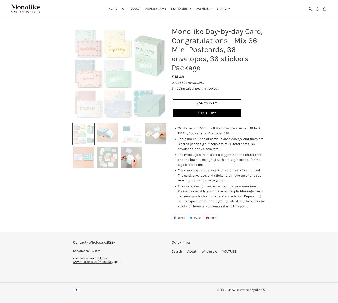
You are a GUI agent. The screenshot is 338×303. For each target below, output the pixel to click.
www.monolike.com (86, 258)
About (191, 251)
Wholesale (209, 251)
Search (177, 251)
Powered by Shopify (252, 290)
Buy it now (207, 113)
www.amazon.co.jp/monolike (92, 261)
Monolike (233, 290)
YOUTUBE (229, 251)
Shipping (178, 88)
